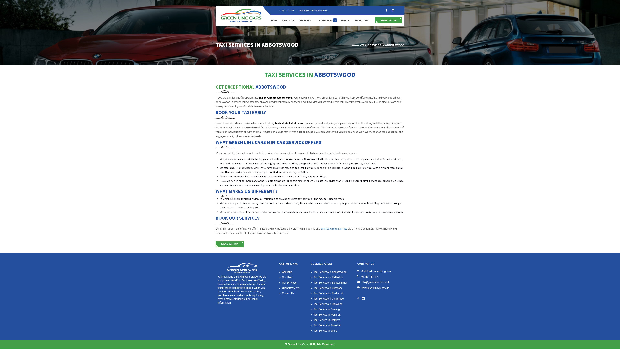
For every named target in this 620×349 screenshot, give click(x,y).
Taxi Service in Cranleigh (327, 309)
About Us (288, 20)
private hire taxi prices (334, 228)
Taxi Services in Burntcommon (330, 282)
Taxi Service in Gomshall (327, 325)
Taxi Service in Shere (325, 330)
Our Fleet (304, 20)
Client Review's (290, 288)
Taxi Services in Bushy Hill (328, 293)
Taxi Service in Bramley (327, 320)
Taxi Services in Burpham (328, 288)
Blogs (345, 20)
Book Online (389, 20)
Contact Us (361, 20)
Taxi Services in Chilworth (328, 304)
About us (287, 272)
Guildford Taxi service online (244, 291)
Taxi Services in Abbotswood (330, 272)
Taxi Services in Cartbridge (329, 298)
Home (273, 20)
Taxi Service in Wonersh (327, 314)
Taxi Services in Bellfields (328, 277)
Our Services (324, 20)
